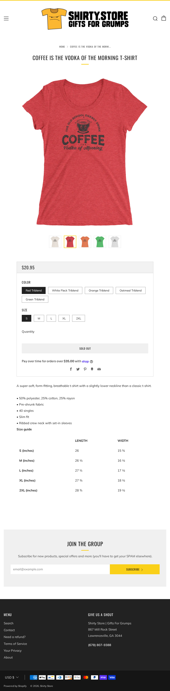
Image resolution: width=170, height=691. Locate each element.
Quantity (28, 331)
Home (62, 46)
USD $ (9, 677)
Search (8, 623)
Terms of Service (15, 644)
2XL (78, 318)
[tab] (55, 242)
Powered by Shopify (15, 685)
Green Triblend (35, 299)
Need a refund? (15, 637)
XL (64, 318)
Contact (9, 630)
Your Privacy (13, 650)
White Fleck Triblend (65, 290)
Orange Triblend (99, 290)
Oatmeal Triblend (131, 290)
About (8, 657)
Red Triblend (34, 290)
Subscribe (133, 569)
